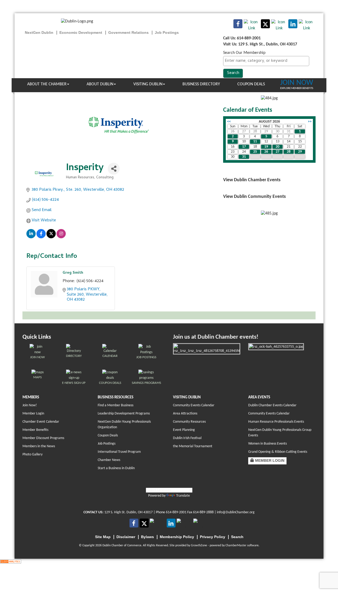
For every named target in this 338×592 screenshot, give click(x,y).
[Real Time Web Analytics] (10, 562)
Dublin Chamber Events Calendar (272, 405)
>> (310, 122)
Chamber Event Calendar (40, 422)
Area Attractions (185, 414)
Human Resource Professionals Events (276, 422)
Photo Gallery (32, 454)
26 (266, 152)
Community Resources (189, 422)
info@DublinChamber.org (236, 512)
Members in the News (38, 446)
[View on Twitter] (51, 237)
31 (244, 157)
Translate (183, 496)
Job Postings (106, 444)
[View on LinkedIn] (31, 237)
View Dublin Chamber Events (251, 180)
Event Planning (184, 430)
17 (244, 147)
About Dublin (100, 84)
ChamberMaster (236, 545)
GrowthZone (199, 545)
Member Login (33, 414)
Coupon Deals (251, 84)
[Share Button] (114, 169)
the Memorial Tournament (192, 446)
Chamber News (109, 460)
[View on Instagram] (61, 237)
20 (277, 147)
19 (266, 147)
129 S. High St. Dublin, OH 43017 (128, 512)
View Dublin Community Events (254, 196)
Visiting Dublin (147, 84)
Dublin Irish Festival (187, 438)
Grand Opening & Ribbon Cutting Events (277, 452)
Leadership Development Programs (124, 414)
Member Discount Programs (43, 438)
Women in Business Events (267, 444)
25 (255, 152)
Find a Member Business (115, 405)
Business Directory (201, 84)
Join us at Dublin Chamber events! (215, 337)
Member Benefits (35, 430)
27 (277, 152)
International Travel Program (119, 452)
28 (288, 152)
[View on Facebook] (41, 237)
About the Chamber (47, 84)
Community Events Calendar (193, 405)
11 (255, 141)
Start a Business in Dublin (116, 468)
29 (300, 152)
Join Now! (29, 405)
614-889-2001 (176, 512)
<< (229, 122)
